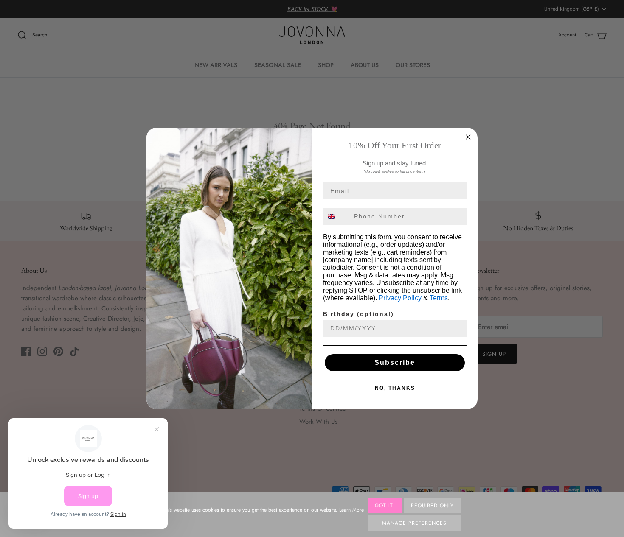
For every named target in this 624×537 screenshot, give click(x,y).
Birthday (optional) (358, 313)
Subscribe (394, 362)
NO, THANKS (395, 388)
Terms (439, 298)
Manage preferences (414, 523)
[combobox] (336, 216)
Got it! (385, 505)
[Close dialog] (468, 137)
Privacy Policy (400, 298)
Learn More (351, 510)
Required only (432, 505)
